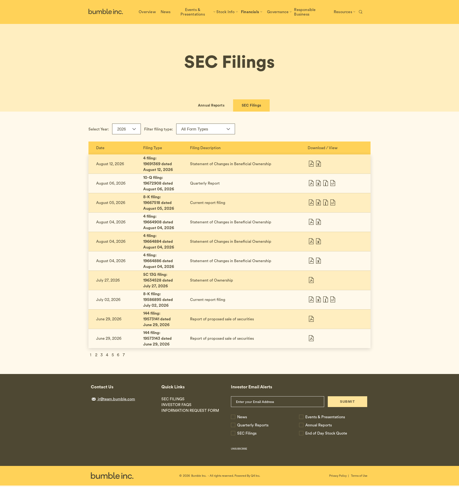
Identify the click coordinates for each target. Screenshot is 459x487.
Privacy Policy (338, 475)
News (242, 417)
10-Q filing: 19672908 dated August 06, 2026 (158, 183)
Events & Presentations (325, 417)
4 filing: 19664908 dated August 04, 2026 (158, 222)
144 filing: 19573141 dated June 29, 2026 (157, 319)
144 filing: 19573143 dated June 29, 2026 (157, 338)
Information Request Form (190, 410)
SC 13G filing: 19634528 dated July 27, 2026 (158, 280)
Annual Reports (211, 105)
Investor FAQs (176, 404)
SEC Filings (251, 105)
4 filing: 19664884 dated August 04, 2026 (158, 241)
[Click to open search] (360, 12)
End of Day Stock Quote (326, 433)
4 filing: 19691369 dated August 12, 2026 (158, 164)
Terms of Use (359, 475)
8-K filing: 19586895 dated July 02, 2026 (158, 300)
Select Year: (98, 129)
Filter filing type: (158, 129)
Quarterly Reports (252, 425)
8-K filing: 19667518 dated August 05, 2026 (158, 203)
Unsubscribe (239, 448)
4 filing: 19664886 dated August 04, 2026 (158, 261)
